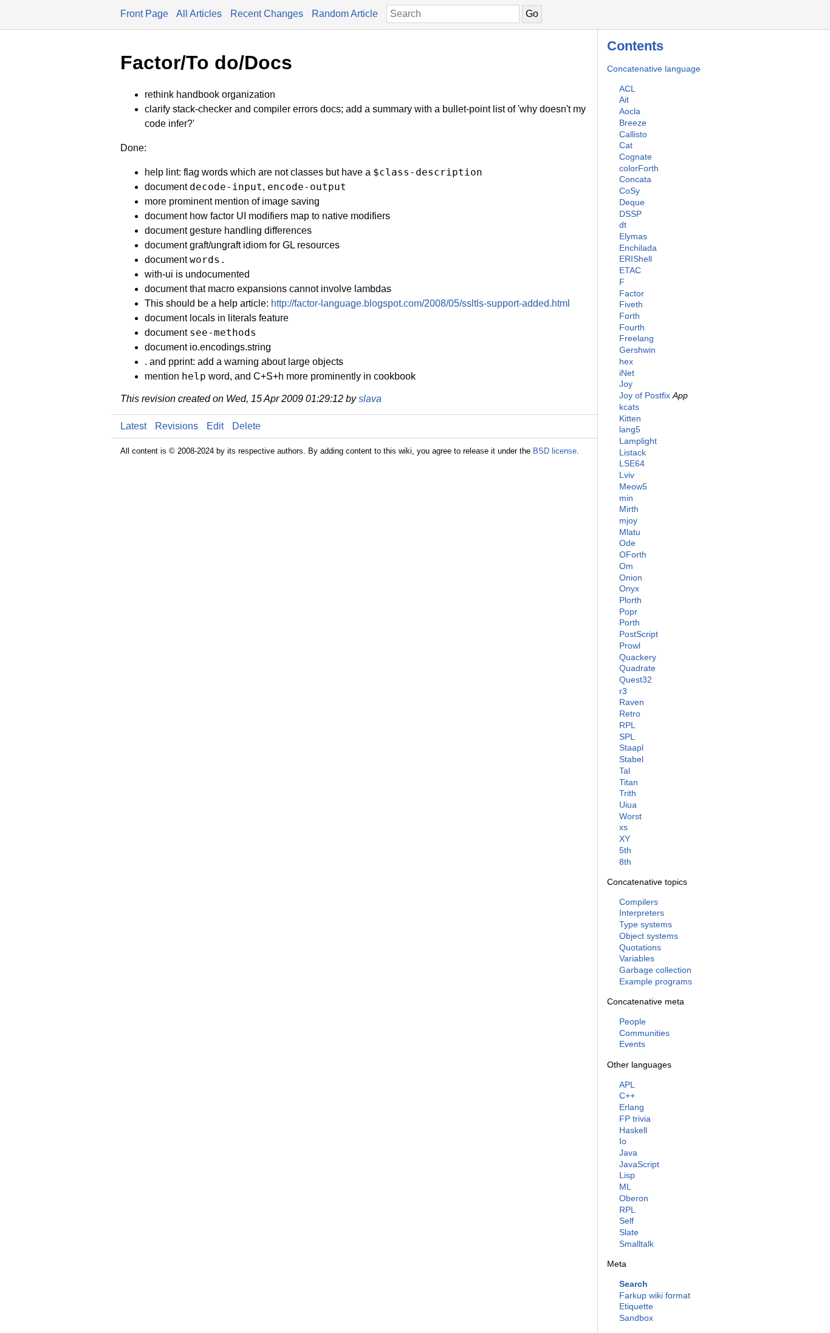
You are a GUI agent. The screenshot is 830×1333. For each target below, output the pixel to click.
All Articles (199, 14)
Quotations (640, 947)
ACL (627, 89)
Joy (626, 384)
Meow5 (633, 486)
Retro (629, 713)
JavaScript (639, 1164)
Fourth (632, 327)
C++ (627, 1095)
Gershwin (637, 350)
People (632, 1021)
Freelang (636, 338)
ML (625, 1187)
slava (370, 399)
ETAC (630, 270)
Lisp (627, 1175)
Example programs (655, 981)
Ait (624, 99)
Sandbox (636, 1318)
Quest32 (635, 679)
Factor (631, 293)
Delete (246, 426)
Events (632, 1044)
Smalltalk (636, 1244)
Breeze (633, 123)
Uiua (628, 805)
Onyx (629, 588)
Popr (628, 611)
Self (626, 1221)
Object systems (648, 936)
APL (627, 1084)
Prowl (629, 645)
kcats (629, 407)
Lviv (626, 475)
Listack (632, 452)
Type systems (645, 924)
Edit (215, 426)
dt (622, 225)
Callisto (633, 134)
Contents (635, 45)
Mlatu (629, 532)
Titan (628, 782)
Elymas (633, 236)
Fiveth (631, 304)
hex (626, 361)
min (626, 498)
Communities (644, 1033)
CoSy (629, 191)
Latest (133, 426)
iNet (626, 373)
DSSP (630, 214)
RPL (627, 725)
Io (622, 1141)
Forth (629, 316)
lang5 (629, 429)
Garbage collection (655, 970)
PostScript (638, 634)
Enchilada (638, 248)
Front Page (144, 14)
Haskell (633, 1130)
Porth (629, 622)
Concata (635, 179)
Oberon (633, 1198)
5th (625, 850)
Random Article (345, 14)
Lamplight (638, 441)
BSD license (555, 450)
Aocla (629, 111)
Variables (636, 958)
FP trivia (635, 1118)
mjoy (628, 520)
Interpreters (641, 913)
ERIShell (635, 259)
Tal (624, 771)
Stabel (631, 759)
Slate (629, 1232)
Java (628, 1152)
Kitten (630, 418)
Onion (630, 577)
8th (625, 862)
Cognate (635, 157)
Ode (627, 543)
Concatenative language (654, 68)
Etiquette (636, 1306)
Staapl (631, 747)
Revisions (176, 426)
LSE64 (632, 463)
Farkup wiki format (654, 1295)
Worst (630, 816)
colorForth (639, 168)
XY (624, 839)
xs (623, 827)
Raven (631, 702)
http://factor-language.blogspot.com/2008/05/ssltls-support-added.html (420, 303)
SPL (627, 737)
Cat (626, 145)
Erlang (631, 1107)
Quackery (637, 657)
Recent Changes (266, 14)
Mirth (629, 509)
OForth (633, 554)
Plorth (630, 600)
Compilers (638, 902)
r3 (623, 691)
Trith (627, 793)
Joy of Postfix (644, 395)
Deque (632, 202)
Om (626, 566)
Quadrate (637, 668)
